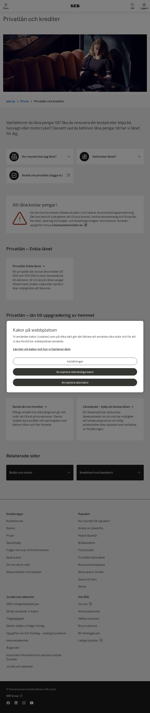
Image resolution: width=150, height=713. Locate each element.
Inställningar (75, 361)
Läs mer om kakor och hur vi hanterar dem (42, 349)
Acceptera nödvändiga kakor (75, 372)
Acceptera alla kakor (75, 382)
